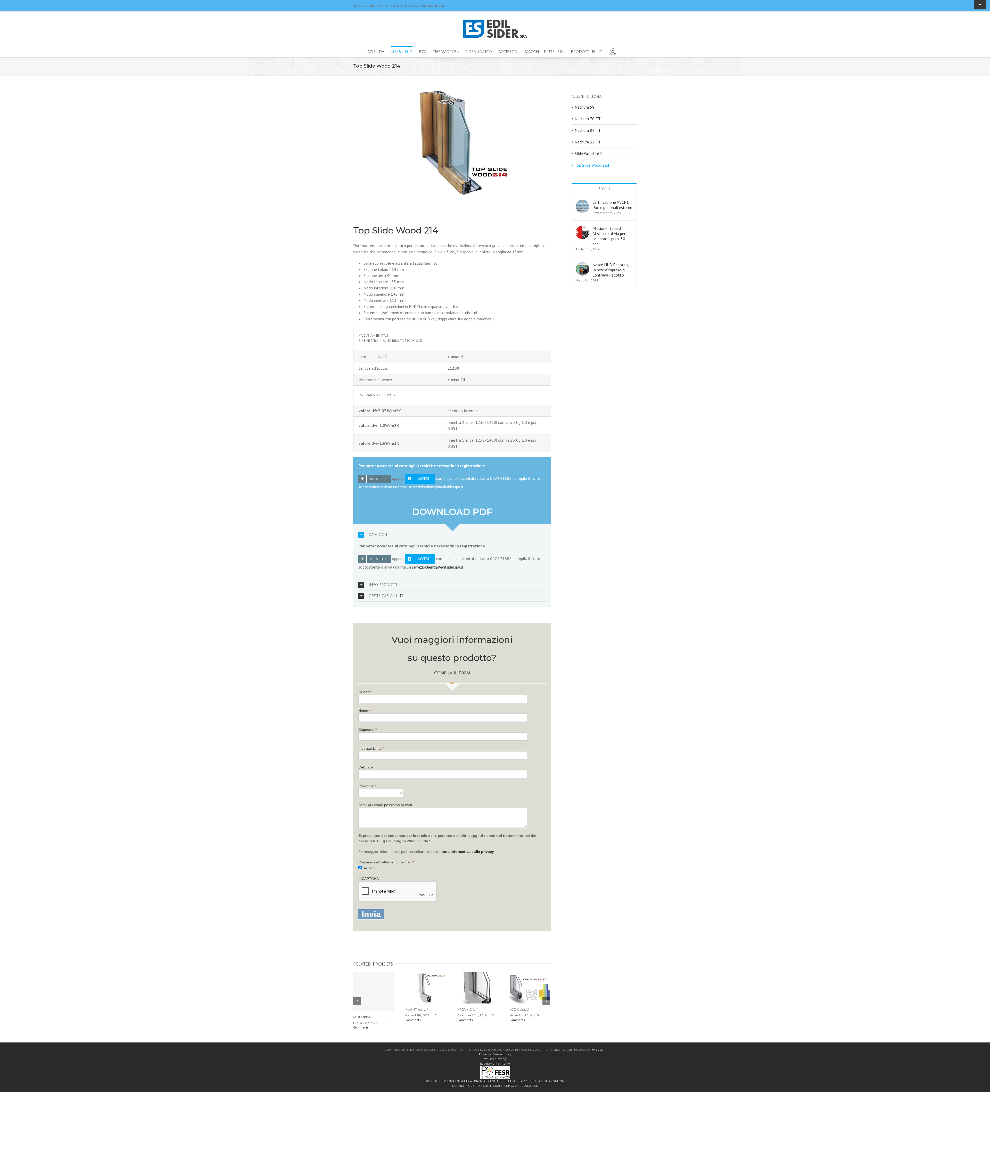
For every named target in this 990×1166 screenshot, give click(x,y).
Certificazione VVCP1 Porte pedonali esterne (612, 205)
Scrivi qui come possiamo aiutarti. (385, 805)
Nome (364, 711)
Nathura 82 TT (588, 130)
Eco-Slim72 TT (521, 1009)
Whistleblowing (495, 1059)
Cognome (367, 729)
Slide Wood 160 (588, 153)
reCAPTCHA (368, 879)
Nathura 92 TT (588, 141)
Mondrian (362, 1017)
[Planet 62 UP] (425, 987)
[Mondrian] (373, 991)
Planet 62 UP (416, 1009)
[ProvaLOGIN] (477, 987)
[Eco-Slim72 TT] (529, 987)
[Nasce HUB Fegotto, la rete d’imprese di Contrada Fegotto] (582, 265)
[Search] (613, 51)
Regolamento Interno (495, 1063)
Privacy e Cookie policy (495, 1054)
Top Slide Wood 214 (592, 165)
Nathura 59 (585, 107)
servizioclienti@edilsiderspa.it (425, 5)
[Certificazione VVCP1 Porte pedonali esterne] (582, 202)
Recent (604, 189)
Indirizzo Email (371, 748)
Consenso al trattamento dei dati (386, 862)
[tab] (452, 534)
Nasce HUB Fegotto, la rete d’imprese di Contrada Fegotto (610, 270)
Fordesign (598, 1049)
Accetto (369, 868)
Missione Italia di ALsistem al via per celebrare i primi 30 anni (608, 236)
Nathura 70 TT (588, 118)
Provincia (367, 786)
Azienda (365, 692)
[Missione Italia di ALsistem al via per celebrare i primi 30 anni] (582, 228)
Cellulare (365, 767)
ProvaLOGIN (468, 1009)
